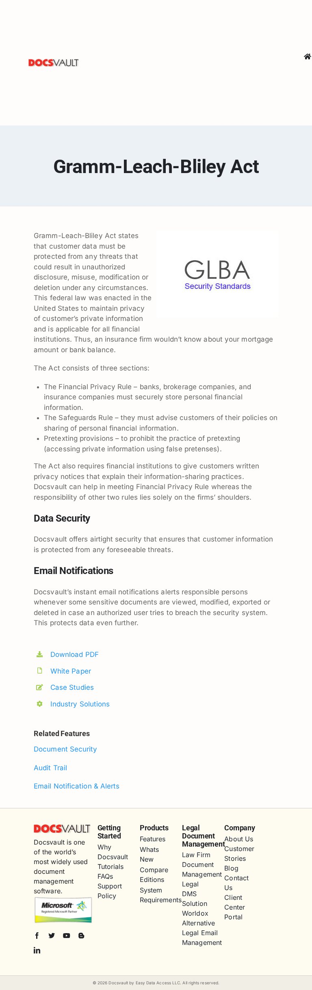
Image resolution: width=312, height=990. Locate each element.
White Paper (70, 671)
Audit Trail (50, 768)
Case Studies (72, 687)
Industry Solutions (80, 704)
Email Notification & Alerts (76, 786)
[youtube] (66, 935)
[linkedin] (37, 950)
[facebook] (37, 935)
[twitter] (51, 935)
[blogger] (81, 935)
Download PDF (74, 654)
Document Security (65, 749)
